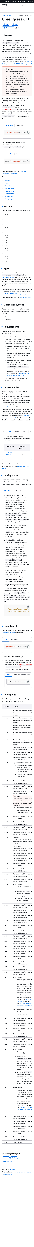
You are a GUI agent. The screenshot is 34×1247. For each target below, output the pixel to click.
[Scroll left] (10, 5)
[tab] (8, 125)
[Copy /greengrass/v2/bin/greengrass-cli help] (28, 132)
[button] (7, 35)
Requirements (9, 188)
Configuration (9, 194)
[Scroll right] (26, 5)
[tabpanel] (17, 132)
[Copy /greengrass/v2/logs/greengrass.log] (28, 646)
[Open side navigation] (2, 10)
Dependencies (9, 191)
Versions (7, 180)
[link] (25, 15)
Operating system (11, 186)
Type (6, 183)
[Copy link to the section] (2, 206)
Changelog (8, 199)
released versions (8, 407)
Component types (25, 297)
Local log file (9, 196)
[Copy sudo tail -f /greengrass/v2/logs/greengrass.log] (28, 681)
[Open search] (30, 6)
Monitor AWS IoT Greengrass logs (16, 294)
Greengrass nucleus (8, 277)
